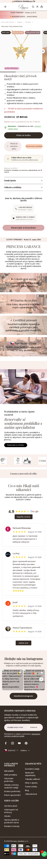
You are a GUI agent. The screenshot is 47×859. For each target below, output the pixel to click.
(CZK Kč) (11, 750)
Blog (27, 790)
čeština (23, 750)
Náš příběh (9, 771)
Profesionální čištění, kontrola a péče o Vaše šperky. (23, 285)
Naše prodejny (10, 774)
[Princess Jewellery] (23, 6)
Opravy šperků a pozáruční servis (11, 821)
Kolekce (19, 22)
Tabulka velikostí (32, 779)
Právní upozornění (12, 795)
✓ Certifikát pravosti (23, 320)
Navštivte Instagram (23, 696)
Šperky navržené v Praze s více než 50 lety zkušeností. (23, 349)
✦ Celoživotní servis (23, 278)
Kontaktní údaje (32, 769)
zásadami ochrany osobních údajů (22, 735)
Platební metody (11, 826)
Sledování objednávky (30, 774)
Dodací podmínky (12, 791)
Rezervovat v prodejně (34, 146)
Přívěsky (28, 22)
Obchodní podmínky (8, 780)
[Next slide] (42, 51)
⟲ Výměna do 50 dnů (23, 300)
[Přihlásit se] (37, 7)
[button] (5, 7)
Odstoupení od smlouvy (11, 811)
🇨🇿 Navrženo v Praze (23, 343)
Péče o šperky (31, 783)
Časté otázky (31, 786)
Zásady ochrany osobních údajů (11, 786)
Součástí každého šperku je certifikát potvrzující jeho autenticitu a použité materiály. (23, 327)
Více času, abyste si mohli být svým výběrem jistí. (23, 306)
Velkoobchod (31, 794)
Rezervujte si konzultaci (23, 227)
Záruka (7, 816)
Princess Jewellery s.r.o (19, 841)
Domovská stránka (7, 22)
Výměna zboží (10, 806)
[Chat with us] (44, 854)
